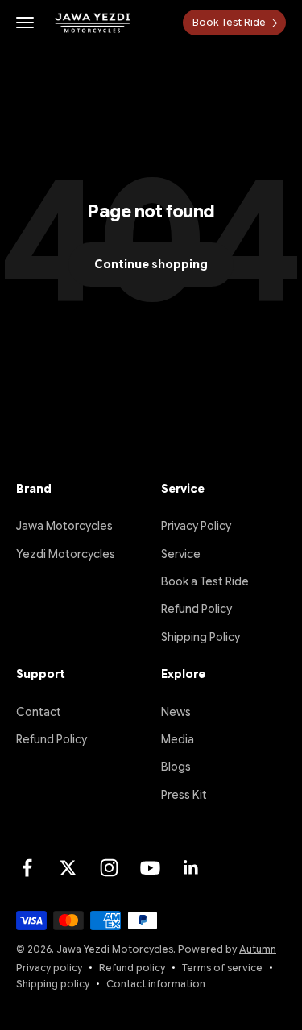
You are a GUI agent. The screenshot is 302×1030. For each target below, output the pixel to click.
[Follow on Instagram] (109, 868)
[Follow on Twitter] (68, 868)
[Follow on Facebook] (27, 868)
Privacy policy (49, 968)
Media (177, 739)
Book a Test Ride (205, 581)
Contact (38, 712)
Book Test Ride (229, 22)
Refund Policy (196, 609)
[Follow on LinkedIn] (191, 868)
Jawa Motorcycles (64, 526)
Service (181, 554)
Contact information (155, 984)
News (176, 712)
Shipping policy (52, 984)
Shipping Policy (200, 637)
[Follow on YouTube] (150, 868)
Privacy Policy (196, 526)
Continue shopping (151, 264)
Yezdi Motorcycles (65, 554)
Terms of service (222, 968)
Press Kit (184, 795)
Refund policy (132, 968)
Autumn (257, 949)
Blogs (176, 766)
